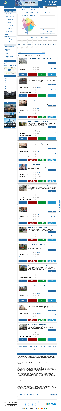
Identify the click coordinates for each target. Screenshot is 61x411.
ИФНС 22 (34, 44)
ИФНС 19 (19, 44)
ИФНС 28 (24, 46)
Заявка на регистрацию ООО (10, 63)
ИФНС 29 (29, 46)
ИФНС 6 (44, 39)
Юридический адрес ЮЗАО (47, 27)
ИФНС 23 (39, 44)
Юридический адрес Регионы (48, 33)
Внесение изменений (8, 44)
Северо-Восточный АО (10, 16)
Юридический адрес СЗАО (47, 31)
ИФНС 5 (39, 39)
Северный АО (8, 14)
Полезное (8, 80)
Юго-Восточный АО (9, 19)
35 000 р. (39, 252)
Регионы (7, 29)
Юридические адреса (9, 11)
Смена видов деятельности (8, 50)
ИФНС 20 (24, 44)
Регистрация (7, 36)
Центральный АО (9, 13)
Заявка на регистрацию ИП (11, 65)
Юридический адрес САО (47, 18)
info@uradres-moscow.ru (51, 4)
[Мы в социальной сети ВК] (25, 404)
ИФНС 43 (19, 49)
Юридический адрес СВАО (47, 20)
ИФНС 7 (49, 39)
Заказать (22, 74)
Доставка (31, 7)
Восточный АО (8, 17)
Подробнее (52, 84)
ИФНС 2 (24, 39)
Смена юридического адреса (10, 53)
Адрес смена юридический (24, 349)
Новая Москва (8, 26)
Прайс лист (8, 86)
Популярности (55, 53)
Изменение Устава (9, 54)
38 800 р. (39, 131)
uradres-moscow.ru (10, 406)
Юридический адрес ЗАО (47, 29)
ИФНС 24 (44, 44)
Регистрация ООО (9, 38)
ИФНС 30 (34, 46)
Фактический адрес (9, 32)
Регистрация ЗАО (9, 42)
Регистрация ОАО (9, 41)
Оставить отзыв (53, 394)
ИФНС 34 (49, 46)
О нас (8, 7)
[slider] (18, 53)
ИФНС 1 (19, 39)
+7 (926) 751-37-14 (52, 2)
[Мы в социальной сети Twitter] (32, 404)
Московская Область (9, 28)
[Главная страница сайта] (51, 403)
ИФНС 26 (54, 44)
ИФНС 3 (29, 39)
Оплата (23, 7)
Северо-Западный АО (9, 25)
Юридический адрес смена (37, 349)
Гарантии (15, 7)
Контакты (39, 7)
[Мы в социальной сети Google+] (29, 404)
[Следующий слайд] (37, 3)
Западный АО (8, 23)
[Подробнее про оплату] (35, 408)
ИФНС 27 (19, 46)
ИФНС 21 (29, 44)
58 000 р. (39, 256)
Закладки (8, 88)
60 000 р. (39, 197)
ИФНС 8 (54, 39)
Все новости (12, 127)
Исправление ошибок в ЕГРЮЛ (10, 57)
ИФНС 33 (44, 46)
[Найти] (56, 7)
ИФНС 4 (34, 39)
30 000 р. (39, 67)
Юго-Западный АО (9, 22)
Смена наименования (10, 46)
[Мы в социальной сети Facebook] (36, 404)
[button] (6, 99)
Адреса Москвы (9, 34)
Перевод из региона (9, 31)
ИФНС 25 (49, 44)
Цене (51, 53)
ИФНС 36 (54, 46)
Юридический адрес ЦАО (47, 16)
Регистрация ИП (9, 39)
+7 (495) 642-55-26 (52, 1)
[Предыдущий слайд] (15, 3)
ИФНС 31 (39, 46)
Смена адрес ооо (50, 349)
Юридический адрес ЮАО (47, 25)
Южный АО (8, 20)
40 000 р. (39, 69)
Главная (18, 9)
